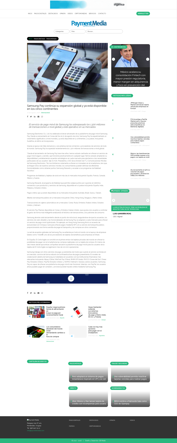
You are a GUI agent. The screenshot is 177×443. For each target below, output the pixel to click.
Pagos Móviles (52, 38)
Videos (70, 13)
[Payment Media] (89, 21)
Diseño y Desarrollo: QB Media (95, 440)
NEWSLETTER (143, 13)
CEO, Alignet (117, 217)
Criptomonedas (81, 13)
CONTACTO (102, 13)
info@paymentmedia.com (35, 430)
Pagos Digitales (40, 13)
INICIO (30, 13)
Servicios (92, 13)
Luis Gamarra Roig (122, 214)
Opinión (62, 13)
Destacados (53, 13)
